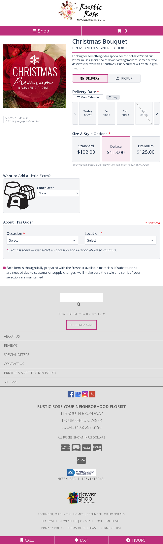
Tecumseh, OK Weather (59, 521)
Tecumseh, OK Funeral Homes (61, 514)
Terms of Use (111, 528)
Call (28, 540)
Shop (43, 30)
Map (83, 540)
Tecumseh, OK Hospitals (106, 514)
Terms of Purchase (83, 528)
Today (113, 97)
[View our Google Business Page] (78, 396)
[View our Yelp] (92, 396)
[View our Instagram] (85, 396)
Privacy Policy (52, 528)
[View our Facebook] (71, 396)
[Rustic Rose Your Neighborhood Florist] (81, 20)
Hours (138, 540)
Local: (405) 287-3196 (81, 427)
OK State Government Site (100, 521)
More (78, 69)
